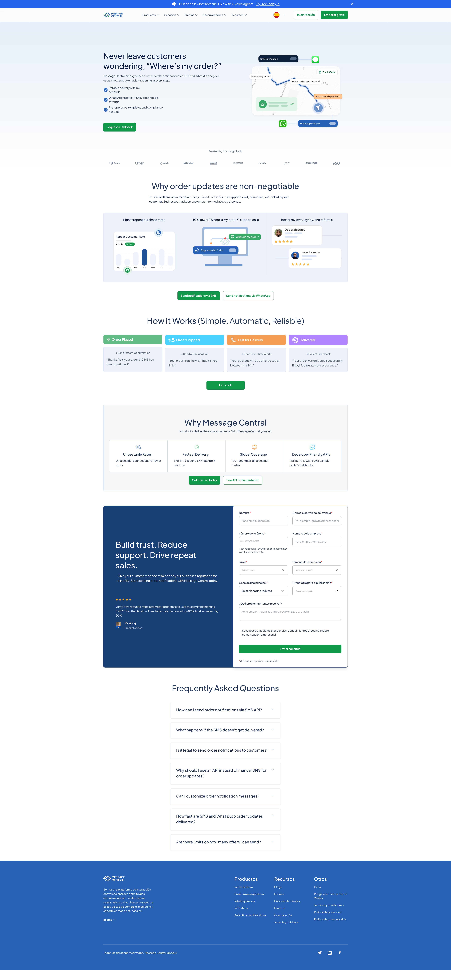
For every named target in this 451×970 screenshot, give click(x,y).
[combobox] (242, 541)
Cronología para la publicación (312, 582)
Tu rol (243, 562)
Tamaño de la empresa (307, 562)
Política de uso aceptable (330, 919)
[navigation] (120, 15)
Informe (279, 894)
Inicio (317, 887)
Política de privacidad (327, 912)
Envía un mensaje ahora (249, 894)
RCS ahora (241, 908)
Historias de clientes (287, 901)
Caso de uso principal (253, 582)
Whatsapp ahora (245, 901)
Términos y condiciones (329, 905)
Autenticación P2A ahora (250, 915)
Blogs (278, 887)
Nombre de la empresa (307, 533)
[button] (151, 14)
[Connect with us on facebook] (340, 953)
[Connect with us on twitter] (320, 953)
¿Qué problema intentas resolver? (260, 603)
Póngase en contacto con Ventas (330, 896)
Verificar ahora (244, 887)
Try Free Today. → (268, 4)
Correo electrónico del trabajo (312, 512)
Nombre (245, 512)
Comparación (283, 915)
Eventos (279, 908)
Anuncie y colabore (286, 922)
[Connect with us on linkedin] (330, 953)
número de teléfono (252, 533)
